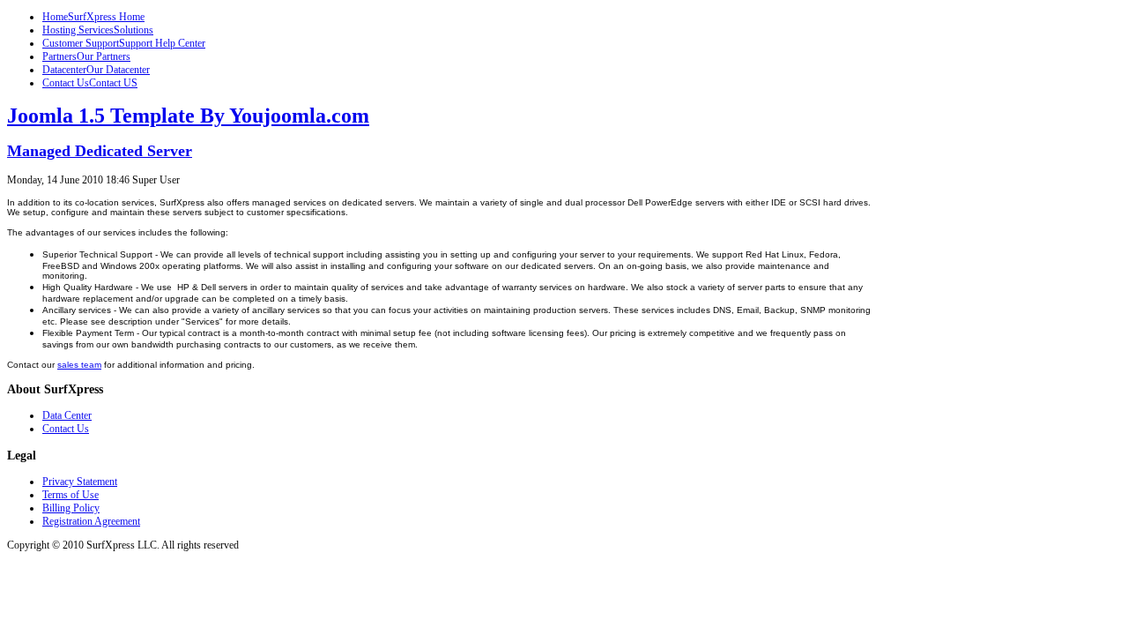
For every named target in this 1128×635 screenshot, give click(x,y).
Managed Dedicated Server (99, 151)
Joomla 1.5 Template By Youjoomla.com (188, 115)
